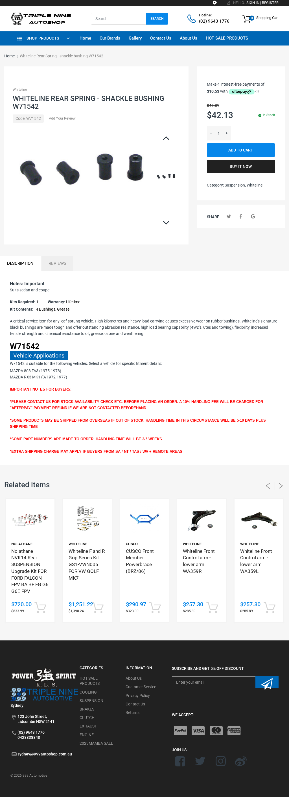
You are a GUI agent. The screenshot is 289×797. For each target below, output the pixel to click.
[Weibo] (241, 761)
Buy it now (241, 166)
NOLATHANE (21, 544)
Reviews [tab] (57, 263)
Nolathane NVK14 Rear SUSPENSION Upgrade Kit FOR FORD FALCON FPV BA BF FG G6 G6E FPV (30, 571)
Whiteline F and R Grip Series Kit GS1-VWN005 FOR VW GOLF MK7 (87, 564)
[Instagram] (220, 761)
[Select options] (40, 608)
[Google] (253, 216)
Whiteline (20, 90)
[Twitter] (228, 216)
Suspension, (235, 185)
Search (157, 19)
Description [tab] (20, 263)
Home (9, 56)
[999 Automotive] (40, 18)
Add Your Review (62, 118)
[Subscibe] (267, 682)
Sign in (252, 3)
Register (270, 3)
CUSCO (132, 544)
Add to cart (240, 150)
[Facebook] (240, 216)
